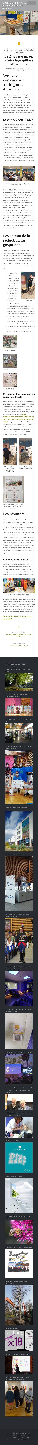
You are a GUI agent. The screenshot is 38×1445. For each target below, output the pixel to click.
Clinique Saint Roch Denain (21, 1437)
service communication (20, 68)
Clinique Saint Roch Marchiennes (21, 1435)
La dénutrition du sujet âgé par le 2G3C (18, 1354)
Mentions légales (21, 1439)
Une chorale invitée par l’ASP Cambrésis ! (18, 1247)
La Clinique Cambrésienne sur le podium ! (18, 1052)
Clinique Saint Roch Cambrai (15, 49)
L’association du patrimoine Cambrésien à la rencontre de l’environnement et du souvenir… (18, 1090)
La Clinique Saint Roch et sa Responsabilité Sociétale (14, 5)
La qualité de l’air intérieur (13, 1176)
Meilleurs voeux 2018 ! (12, 1328)
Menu (32, 3)
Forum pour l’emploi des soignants (16, 855)
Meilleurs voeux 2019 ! (12, 1141)
